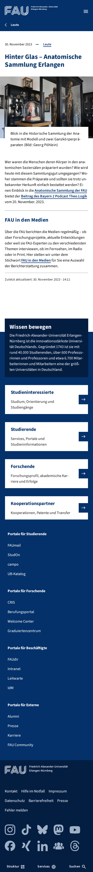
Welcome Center (21, 621)
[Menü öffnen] (86, 11)
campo (13, 564)
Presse (13, 726)
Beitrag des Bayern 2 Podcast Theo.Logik (54, 196)
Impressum (58, 791)
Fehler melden (16, 810)
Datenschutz (15, 800)
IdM (11, 688)
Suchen (74, 866)
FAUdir (13, 659)
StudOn (14, 555)
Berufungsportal (21, 612)
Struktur (13, 866)
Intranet (14, 669)
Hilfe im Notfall (33, 791)
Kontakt (11, 791)
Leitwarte (15, 678)
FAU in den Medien (36, 260)
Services (43, 866)
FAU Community (20, 745)
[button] (46, 399)
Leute (47, 44)
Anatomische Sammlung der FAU (61, 190)
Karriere (14, 735)
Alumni (13, 716)
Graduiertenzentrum (24, 631)
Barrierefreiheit (41, 800)
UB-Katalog (17, 574)
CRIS (11, 602)
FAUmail (14, 545)
